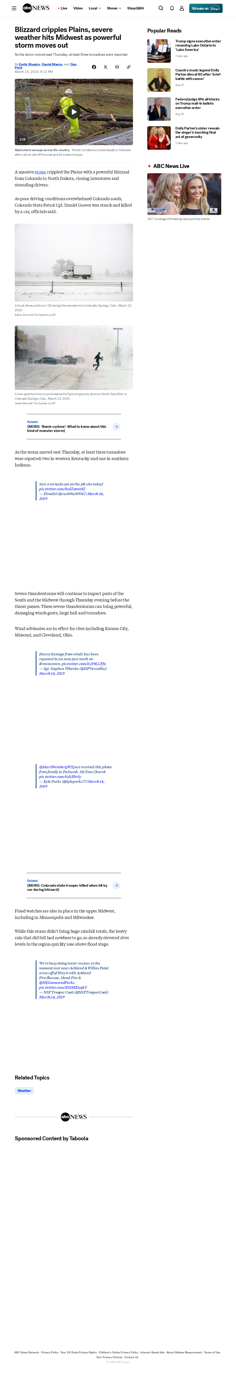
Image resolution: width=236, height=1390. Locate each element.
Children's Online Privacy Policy (118, 1352)
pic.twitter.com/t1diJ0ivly (60, 776)
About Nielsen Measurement (184, 1352)
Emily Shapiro (29, 64)
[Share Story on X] (105, 67)
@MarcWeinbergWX (56, 766)
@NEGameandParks (56, 982)
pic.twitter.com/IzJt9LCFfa (84, 663)
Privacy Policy (50, 1352)
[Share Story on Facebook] (94, 67)
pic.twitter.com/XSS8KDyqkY (63, 987)
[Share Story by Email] (117, 67)
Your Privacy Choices (109, 1357)
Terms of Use (212, 1352)
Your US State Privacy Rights (78, 1352)
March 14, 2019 (51, 673)
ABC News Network (26, 1352)
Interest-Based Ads (152, 1352)
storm (40, 172)
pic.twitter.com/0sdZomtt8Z (62, 488)
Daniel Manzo (52, 64)
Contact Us (131, 1357)
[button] (14, 8)
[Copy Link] (128, 67)
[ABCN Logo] (36, 8)
